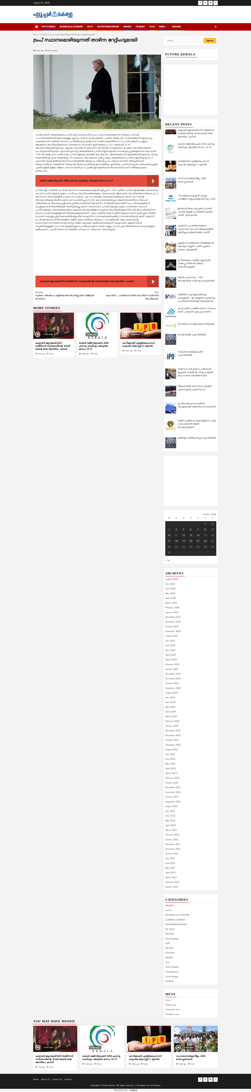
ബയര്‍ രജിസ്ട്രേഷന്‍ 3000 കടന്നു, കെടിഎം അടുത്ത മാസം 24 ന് (94, 346)
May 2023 (170, 764)
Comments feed (172, 1009)
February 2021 (172, 882)
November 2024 (173, 678)
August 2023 (171, 749)
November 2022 (173, 792)
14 (198, 535)
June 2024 (170, 702)
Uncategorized (172, 972)
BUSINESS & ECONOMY (71, 26)
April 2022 (170, 825)
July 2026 (170, 584)
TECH (152, 26)
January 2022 (171, 839)
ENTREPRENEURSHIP (108, 26)
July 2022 (170, 811)
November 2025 (173, 622)
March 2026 (171, 603)
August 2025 (171, 636)
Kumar (51, 354)
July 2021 (170, 858)
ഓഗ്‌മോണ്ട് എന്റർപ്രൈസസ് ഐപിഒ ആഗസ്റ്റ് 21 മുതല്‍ (138, 345)
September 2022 (173, 801)
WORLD (169, 981)
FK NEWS (140, 26)
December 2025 (173, 617)
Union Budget (171, 976)
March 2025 (171, 659)
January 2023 (171, 783)
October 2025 (172, 626)
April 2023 (170, 768)
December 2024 (173, 674)
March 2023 (171, 773)
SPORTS (169, 957)
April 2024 (170, 711)
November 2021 (173, 849)
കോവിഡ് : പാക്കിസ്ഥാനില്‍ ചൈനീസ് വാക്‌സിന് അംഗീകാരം (132, 295)
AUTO (90, 26)
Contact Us (57, 1079)
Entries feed (170, 1005)
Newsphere (141, 1085)
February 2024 (172, 721)
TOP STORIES (48, 26)
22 (205, 541)
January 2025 (171, 669)
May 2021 (170, 868)
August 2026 (171, 579)
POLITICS (170, 953)
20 (191, 541)
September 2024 (173, 688)
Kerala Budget (172, 938)
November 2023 (173, 735)
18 (176, 541)
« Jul (167, 560)
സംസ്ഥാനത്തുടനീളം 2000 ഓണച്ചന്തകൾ (190, 1058)
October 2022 (172, 797)
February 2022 (172, 835)
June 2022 (170, 816)
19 (183, 541)
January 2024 (171, 726)
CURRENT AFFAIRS (175, 920)
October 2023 (172, 740)
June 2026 (170, 588)
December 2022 (173, 787)
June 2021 (170, 863)
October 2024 (172, 683)
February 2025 (172, 664)
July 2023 (170, 754)
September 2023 (173, 745)
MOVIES (127, 26)
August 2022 (171, 806)
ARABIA (169, 905)
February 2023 (172, 778)
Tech (167, 962)
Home (36, 1079)
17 (169, 541)
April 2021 (170, 872)
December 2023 (173, 730)
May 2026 (170, 593)
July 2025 (170, 641)
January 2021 (171, 887)
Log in (168, 1000)
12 (183, 535)
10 (169, 535)
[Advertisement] (97, 254)
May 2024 (170, 707)
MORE (162, 26)
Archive (176, 26)
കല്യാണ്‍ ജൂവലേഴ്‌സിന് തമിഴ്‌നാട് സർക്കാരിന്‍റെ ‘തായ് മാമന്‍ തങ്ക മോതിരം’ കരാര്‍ (52, 346)
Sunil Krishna (52, 51)
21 (198, 541)
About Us (45, 1079)
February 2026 (172, 607)
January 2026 (171, 612)
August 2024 (171, 693)
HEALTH (169, 934)
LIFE (167, 943)
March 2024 (171, 716)
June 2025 (170, 645)
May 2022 (170, 820)
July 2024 (170, 697)
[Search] (215, 27)
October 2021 (172, 853)
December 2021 (173, 844)
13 (191, 535)
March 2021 (171, 877)
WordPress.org (172, 1014)
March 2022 (171, 830)
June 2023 (170, 759)
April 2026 (170, 598)
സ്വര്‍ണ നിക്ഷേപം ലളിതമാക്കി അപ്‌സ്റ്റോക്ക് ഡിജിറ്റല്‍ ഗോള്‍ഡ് (64, 295)
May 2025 (170, 650)
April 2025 (170, 655)
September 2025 (173, 631)
